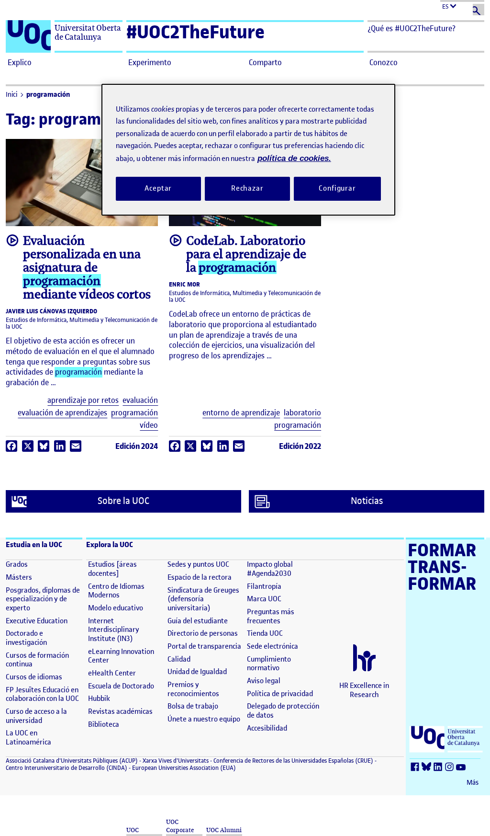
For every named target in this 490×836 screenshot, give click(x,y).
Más (473, 782)
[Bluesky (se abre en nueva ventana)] (428, 767)
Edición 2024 (136, 446)
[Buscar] (478, 9)
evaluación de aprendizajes (62, 413)
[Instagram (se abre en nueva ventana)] (451, 767)
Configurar (337, 188)
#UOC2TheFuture (195, 32)
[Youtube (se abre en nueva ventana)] (462, 767)
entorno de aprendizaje (241, 413)
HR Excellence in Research (364, 690)
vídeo (149, 425)
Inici (11, 94)
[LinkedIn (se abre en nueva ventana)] (439, 767)
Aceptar (158, 188)
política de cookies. (294, 158)
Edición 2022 (300, 446)
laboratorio (302, 413)
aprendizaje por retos (83, 400)
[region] (248, 150)
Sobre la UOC (123, 501)
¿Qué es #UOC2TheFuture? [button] (412, 28)
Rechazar (247, 188)
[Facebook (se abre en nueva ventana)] (416, 767)
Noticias (367, 501)
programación (48, 95)
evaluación (140, 400)
